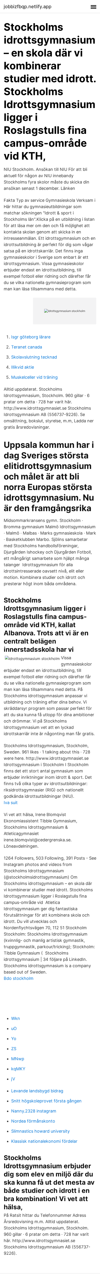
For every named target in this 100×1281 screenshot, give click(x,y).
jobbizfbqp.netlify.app (27, 6)
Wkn (15, 1018)
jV (13, 1078)
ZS (13, 1048)
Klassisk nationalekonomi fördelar (44, 1141)
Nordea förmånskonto (33, 1121)
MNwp (17, 1058)
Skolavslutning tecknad (34, 357)
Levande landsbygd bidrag (37, 1090)
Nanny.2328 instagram (33, 1111)
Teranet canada (26, 347)
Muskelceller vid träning (34, 377)
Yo (13, 1038)
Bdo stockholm (18, 978)
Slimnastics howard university (40, 1131)
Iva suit (11, 802)
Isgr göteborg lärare (30, 336)
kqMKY (18, 1068)
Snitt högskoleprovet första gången (46, 1100)
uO (14, 1028)
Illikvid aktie (22, 367)
